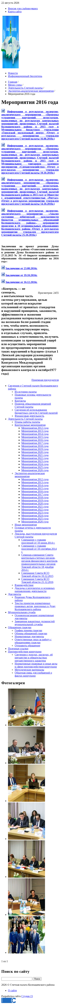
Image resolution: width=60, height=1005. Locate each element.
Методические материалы (29, 669)
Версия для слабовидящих (23, 8)
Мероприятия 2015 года (34, 437)
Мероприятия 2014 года (34, 434)
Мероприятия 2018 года (34, 446)
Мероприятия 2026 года (34, 470)
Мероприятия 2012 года (34, 428)
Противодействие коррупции (25, 651)
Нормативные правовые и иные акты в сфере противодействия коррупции (36, 665)
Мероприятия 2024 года (34, 464)
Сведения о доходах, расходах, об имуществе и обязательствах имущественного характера (34, 657)
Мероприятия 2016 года (34, 440)
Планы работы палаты (27, 421)
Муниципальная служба (22, 612)
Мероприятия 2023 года (34, 461)
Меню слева (15, 84)
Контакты (20, 400)
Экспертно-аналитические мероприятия (31, 90)
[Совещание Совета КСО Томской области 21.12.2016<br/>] (26, 800)
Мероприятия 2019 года (34, 449)
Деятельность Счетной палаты (25, 87)
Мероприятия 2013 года (34, 431)
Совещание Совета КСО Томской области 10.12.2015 (37, 574)
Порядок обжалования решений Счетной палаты (33, 405)
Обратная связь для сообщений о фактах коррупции (33, 674)
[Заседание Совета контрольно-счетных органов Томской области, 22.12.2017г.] (26, 724)
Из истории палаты (26, 391)
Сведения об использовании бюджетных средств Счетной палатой (36, 411)
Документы (14, 594)
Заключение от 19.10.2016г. (21, 275)
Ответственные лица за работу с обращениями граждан (33, 641)
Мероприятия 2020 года (34, 452)
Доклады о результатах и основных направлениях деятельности (35, 590)
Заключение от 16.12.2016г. (21, 282)
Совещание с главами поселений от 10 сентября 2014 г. (39, 548)
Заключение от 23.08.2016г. (21, 268)
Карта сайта (15, 11)
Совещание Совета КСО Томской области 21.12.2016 (37, 580)
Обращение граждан (19, 627)
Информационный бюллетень (25, 76)
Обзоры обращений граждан (31, 633)
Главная (12, 81)
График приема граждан (28, 630)
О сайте (12, 990)
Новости (13, 73)
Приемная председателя (45, 380)
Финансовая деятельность (29, 415)
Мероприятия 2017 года (34, 443)
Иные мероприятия (26, 524)
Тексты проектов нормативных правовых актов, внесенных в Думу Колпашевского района (35, 606)
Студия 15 (27, 996)
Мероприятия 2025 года (34, 467)
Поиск (37, 979)
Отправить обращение (27, 645)
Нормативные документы (29, 636)
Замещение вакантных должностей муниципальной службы (35, 623)
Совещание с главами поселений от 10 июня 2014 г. (38, 541)
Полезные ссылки (18, 648)
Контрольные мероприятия (30, 425)
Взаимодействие (24, 585)
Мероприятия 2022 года (34, 458)
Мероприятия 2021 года (34, 455)
